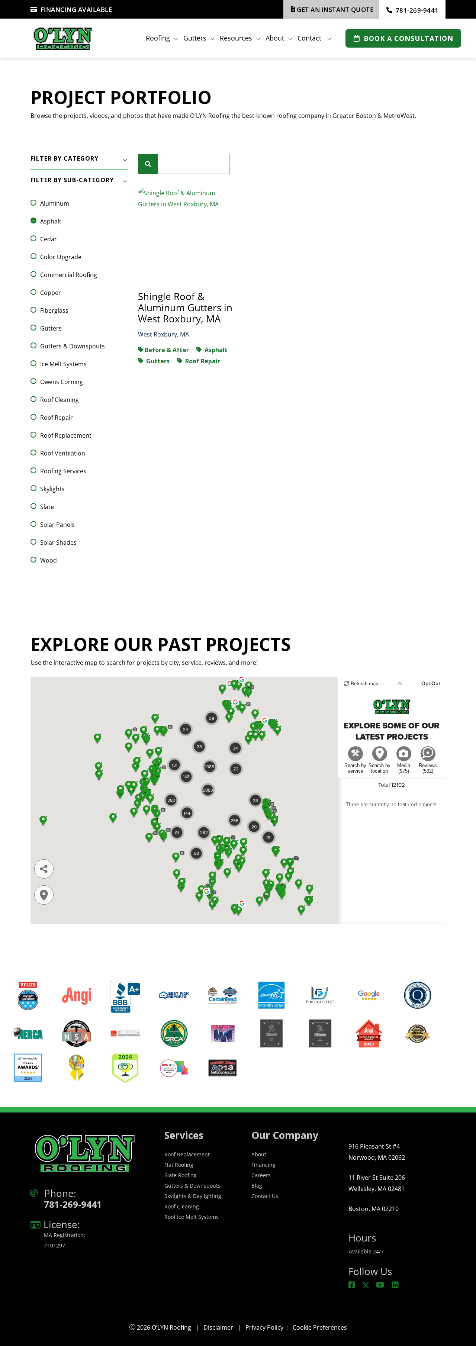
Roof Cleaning (59, 400)
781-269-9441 (417, 10)
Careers (261, 1175)
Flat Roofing (178, 1164)
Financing (263, 1164)
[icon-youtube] (381, 1285)
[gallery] (186, 233)
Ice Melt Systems (63, 364)
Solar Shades (58, 542)
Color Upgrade (60, 257)
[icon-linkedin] (396, 1285)
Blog (256, 1185)
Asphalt (50, 221)
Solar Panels (57, 525)
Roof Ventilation (62, 453)
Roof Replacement (65, 435)
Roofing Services (63, 471)
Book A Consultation (408, 37)
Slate (47, 507)
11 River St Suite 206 (376, 1183)
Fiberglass (54, 310)
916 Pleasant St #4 (376, 1152)
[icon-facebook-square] (352, 1285)
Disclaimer (218, 1327)
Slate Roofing (180, 1175)
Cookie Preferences (320, 1327)
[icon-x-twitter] (366, 1285)
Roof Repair (56, 417)
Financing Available (76, 9)
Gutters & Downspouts (72, 346)
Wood (48, 560)
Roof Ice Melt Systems (191, 1216)
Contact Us (264, 1196)
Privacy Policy (264, 1327)
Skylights (52, 489)
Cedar (48, 239)
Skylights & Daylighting (192, 1196)
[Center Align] (148, 164)
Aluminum (54, 203)
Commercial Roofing (68, 275)
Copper (50, 293)
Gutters (51, 328)
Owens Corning (61, 382)
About (258, 1154)
